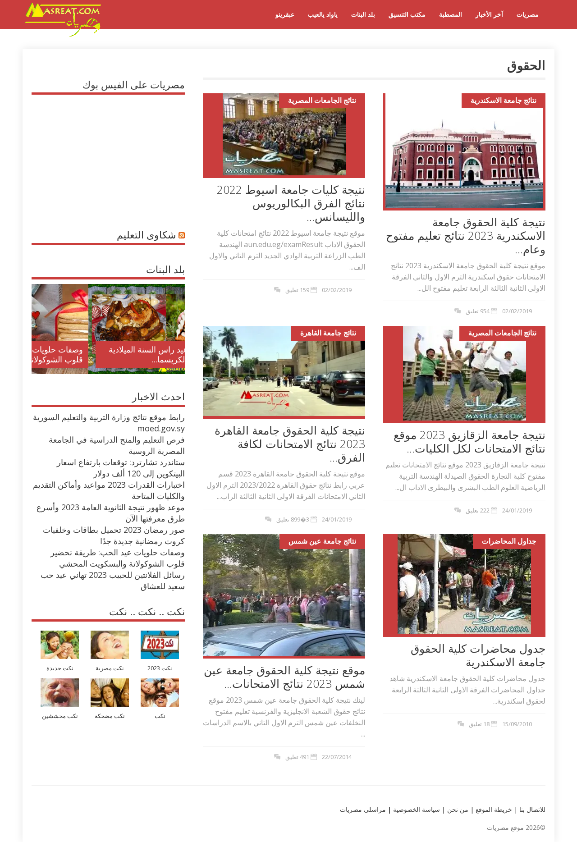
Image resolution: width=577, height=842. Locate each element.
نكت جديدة (59, 668)
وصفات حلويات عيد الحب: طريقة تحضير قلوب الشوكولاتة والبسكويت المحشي (117, 558)
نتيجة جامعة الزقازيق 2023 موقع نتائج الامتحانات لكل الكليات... (469, 441)
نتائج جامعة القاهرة (328, 333)
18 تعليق (479, 724)
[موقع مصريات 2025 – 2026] (63, 35)
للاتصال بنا (532, 809)
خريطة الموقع (493, 809)
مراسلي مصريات (363, 809)
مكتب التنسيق (407, 14)
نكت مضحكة (110, 716)
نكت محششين (60, 716)
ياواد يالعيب (323, 14)
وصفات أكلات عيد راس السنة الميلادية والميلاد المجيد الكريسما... (115, 354)
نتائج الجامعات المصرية (322, 100)
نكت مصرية (110, 668)
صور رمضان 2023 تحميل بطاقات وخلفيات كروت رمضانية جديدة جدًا (114, 535)
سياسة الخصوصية (415, 809)
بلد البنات (363, 14)
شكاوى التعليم (146, 234)
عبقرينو (284, 14)
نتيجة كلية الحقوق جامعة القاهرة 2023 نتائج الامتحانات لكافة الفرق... (290, 443)
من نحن (456, 809)
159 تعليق (297, 290)
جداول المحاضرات (509, 541)
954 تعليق (478, 311)
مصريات (528, 14)
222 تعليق (478, 510)
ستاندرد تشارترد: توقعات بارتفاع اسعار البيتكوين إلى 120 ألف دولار (121, 468)
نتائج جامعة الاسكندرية (503, 100)
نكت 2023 (159, 668)
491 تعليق (297, 757)
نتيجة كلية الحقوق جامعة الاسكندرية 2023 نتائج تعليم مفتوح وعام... (465, 235)
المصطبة (450, 14)
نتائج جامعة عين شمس (322, 541)
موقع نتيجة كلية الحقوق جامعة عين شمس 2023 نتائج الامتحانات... (284, 676)
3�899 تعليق (292, 519)
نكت (160, 716)
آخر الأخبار (489, 14)
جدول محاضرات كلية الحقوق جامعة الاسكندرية (478, 655)
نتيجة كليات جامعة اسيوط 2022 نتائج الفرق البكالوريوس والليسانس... (291, 203)
